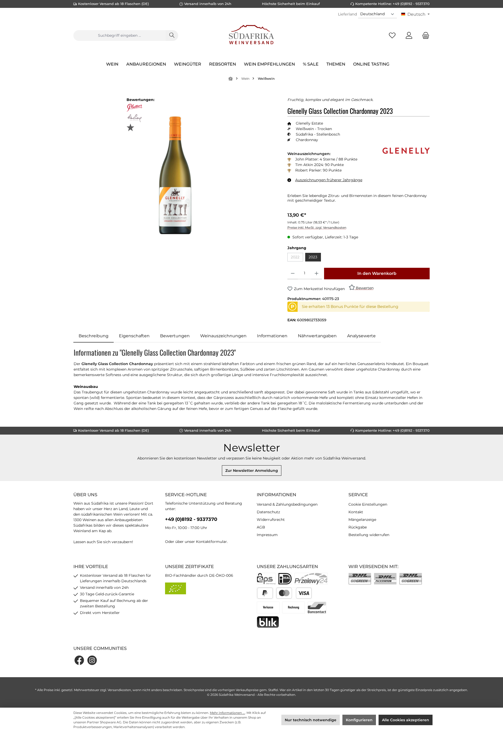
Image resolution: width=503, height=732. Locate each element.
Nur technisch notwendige (310, 720)
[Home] (231, 78)
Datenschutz (268, 512)
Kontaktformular (211, 541)
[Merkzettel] (392, 35)
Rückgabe (357, 527)
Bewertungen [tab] (175, 335)
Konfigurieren (359, 720)
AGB (261, 527)
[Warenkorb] (424, 35)
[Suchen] (172, 35)
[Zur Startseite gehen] (251, 35)
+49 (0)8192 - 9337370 (191, 519)
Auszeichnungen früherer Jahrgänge (328, 180)
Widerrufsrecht (271, 519)
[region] (175, 175)
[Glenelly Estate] (406, 139)
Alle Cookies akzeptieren (405, 720)
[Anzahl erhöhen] (316, 273)
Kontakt (355, 512)
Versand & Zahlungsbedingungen (287, 504)
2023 (313, 257)
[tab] (93, 336)
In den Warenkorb (376, 273)
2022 (297, 258)
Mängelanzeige (362, 519)
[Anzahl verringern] (292, 273)
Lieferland (347, 14)
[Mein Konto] (409, 35)
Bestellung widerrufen (368, 534)
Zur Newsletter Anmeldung (251, 470)
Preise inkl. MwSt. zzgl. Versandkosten (316, 227)
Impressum (267, 534)
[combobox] (119, 35)
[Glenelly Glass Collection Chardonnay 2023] (175, 174)
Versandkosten (119, 690)
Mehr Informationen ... (227, 713)
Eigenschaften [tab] (134, 335)
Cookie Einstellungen (367, 504)
